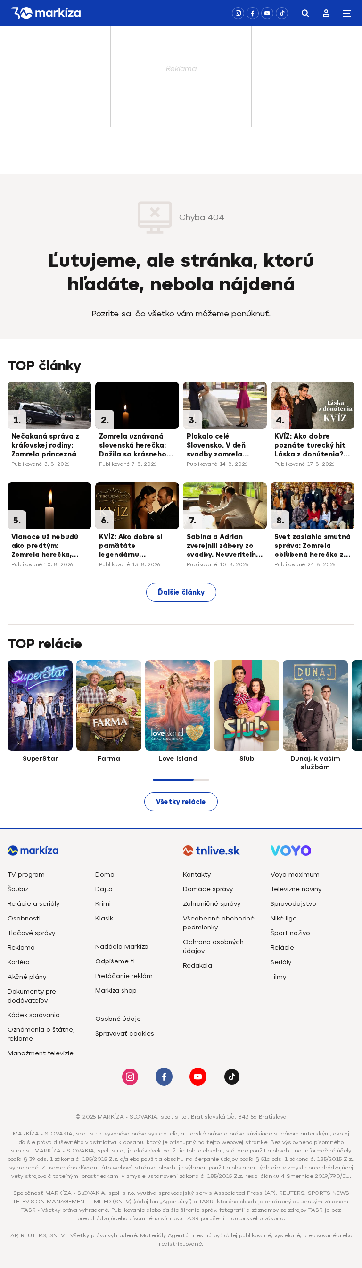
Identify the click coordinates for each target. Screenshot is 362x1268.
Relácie (282, 948)
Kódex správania (34, 1015)
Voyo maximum (295, 874)
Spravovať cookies (124, 1033)
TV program (26, 874)
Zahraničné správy (211, 904)
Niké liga (284, 918)
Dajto (104, 889)
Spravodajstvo (293, 904)
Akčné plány (27, 977)
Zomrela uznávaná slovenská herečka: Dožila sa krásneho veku (132, 446)
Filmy (278, 977)
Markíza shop (116, 990)
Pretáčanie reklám (124, 976)
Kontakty (197, 874)
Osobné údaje (118, 1019)
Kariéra (19, 962)
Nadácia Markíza (121, 947)
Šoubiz (18, 889)
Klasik (104, 918)
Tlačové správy (31, 933)
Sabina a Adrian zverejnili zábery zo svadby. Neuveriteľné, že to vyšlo (224, 546)
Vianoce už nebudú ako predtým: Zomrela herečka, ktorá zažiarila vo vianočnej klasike (44, 546)
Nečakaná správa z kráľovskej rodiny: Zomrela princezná (45, 445)
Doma (105, 874)
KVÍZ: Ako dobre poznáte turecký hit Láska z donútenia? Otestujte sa (310, 446)
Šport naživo (290, 933)
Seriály (281, 962)
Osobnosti (24, 918)
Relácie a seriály (33, 904)
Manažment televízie (41, 1053)
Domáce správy (208, 889)
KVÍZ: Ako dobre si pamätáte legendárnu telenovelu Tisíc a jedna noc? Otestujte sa (137, 546)
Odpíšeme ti (115, 961)
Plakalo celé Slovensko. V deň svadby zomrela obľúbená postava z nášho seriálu (222, 446)
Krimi (103, 904)
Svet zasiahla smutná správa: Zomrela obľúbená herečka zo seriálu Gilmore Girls (312, 546)
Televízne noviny (296, 889)
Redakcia (197, 965)
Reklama (21, 948)
